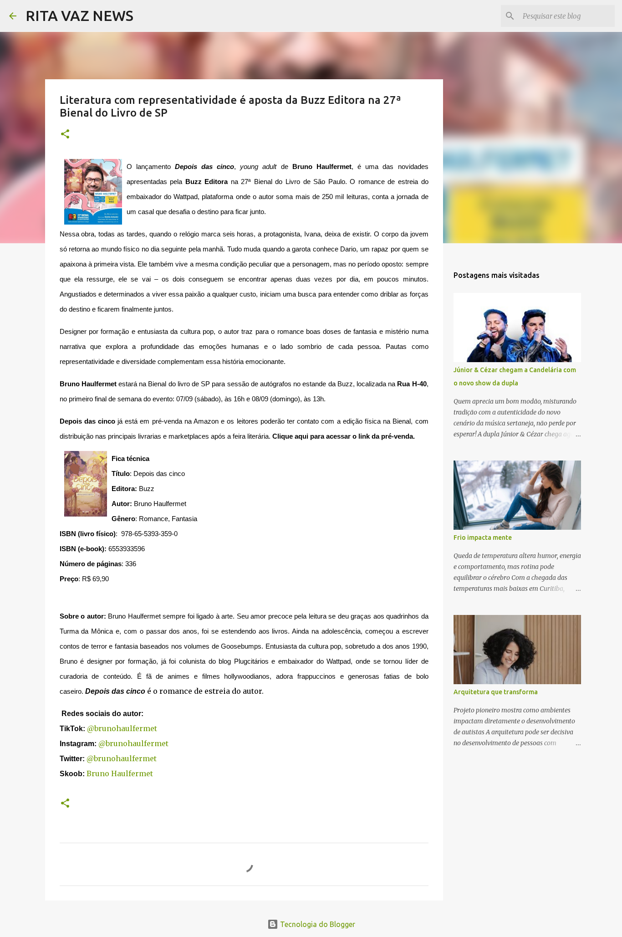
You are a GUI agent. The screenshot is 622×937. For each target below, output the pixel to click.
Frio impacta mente (483, 537)
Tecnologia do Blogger (316, 924)
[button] (65, 134)
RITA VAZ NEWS (79, 15)
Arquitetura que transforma (496, 692)
